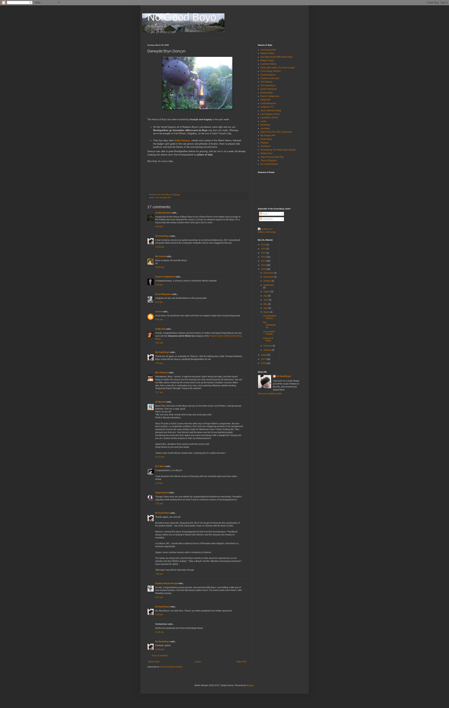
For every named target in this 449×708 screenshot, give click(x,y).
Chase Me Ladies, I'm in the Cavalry (277, 67)
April (265, 308)
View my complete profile (270, 393)
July (265, 296)
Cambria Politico (268, 64)
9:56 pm (159, 319)
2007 (263, 359)
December (268, 273)
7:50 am (159, 574)
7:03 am (159, 363)
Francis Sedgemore (165, 276)
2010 (263, 265)
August (267, 291)
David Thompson (268, 89)
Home (198, 662)
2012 (263, 257)
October (267, 281)
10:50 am (159, 649)
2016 (263, 244)
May (265, 304)
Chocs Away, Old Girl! (270, 71)
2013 (263, 253)
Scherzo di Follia (268, 339)
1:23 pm (159, 483)
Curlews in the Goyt (269, 78)
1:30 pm (159, 614)
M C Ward (160, 466)
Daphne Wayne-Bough (166, 583)
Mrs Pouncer (161, 372)
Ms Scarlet (160, 256)
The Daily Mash (267, 85)
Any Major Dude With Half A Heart (276, 57)
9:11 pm (159, 302)
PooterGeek (266, 139)
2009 (263, 269)
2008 (263, 355)
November (268, 277)
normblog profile (268, 50)
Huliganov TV (266, 107)
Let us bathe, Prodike (269, 332)
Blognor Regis (267, 60)
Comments (267, 219)
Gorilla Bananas (163, 213)
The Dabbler (266, 82)
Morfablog (265, 125)
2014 (263, 248)
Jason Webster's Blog (270, 110)
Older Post (241, 662)
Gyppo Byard (161, 492)
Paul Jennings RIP (163, 197)
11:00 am (159, 632)
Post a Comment (159, 655)
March (266, 312)
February (268, 346)
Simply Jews (266, 153)
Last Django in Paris (270, 114)
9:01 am (159, 597)
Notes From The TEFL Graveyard (276, 132)
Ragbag (264, 142)
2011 (263, 261)
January (267, 350)
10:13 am (159, 457)
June (266, 300)
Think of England (268, 160)
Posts (265, 214)
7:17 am (159, 392)
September (268, 285)
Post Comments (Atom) (171, 667)
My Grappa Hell (267, 135)
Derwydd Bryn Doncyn (270, 317)
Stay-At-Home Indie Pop (271, 157)
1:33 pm (159, 285)
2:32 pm (159, 503)
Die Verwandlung (269, 325)
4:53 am (159, 343)
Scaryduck (265, 146)
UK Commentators (269, 164)
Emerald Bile (266, 92)
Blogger (250, 685)
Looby (263, 121)
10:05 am (159, 247)
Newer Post (153, 662)
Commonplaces (268, 75)
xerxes (158, 311)
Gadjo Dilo (160, 329)
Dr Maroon (160, 402)
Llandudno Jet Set (269, 117)
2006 (263, 363)
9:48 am (159, 226)
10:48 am (159, 267)
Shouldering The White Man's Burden (278, 150)
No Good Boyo (181, 17)
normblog (265, 128)
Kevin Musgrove (163, 294)
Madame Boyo (267, 53)
